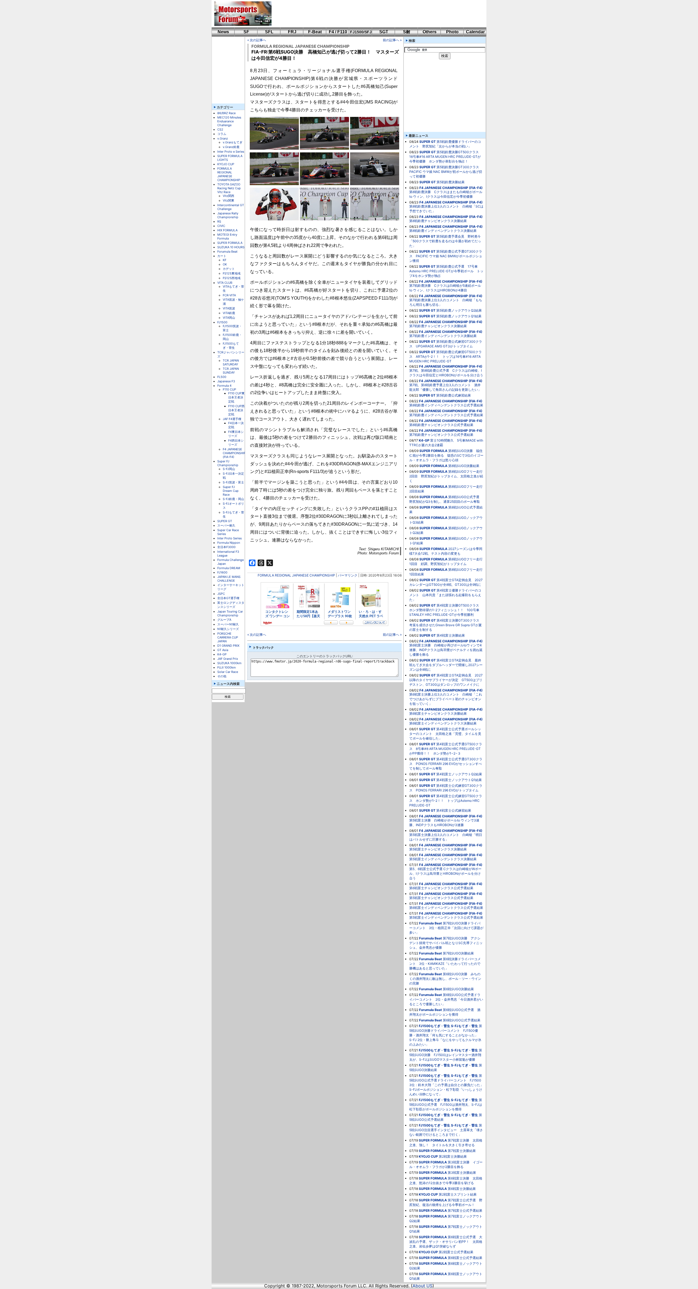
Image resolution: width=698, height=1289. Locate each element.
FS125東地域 (231, 273)
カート (221, 256)
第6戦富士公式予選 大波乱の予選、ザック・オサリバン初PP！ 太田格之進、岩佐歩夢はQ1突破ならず (445, 1241)
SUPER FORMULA (229, 243)
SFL (269, 31)
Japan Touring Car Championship (230, 613)
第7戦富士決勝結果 (462, 1151)
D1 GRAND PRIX (228, 646)
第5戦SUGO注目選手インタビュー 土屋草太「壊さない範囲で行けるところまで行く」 (446, 1130)
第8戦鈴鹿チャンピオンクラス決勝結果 (438, 221)
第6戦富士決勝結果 (462, 1189)
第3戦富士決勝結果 (462, 1172)
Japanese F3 (226, 381)
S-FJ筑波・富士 (233, 482)
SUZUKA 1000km (229, 663)
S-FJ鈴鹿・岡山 (233, 499)
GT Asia (222, 650)
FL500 (221, 377)
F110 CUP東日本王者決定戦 (236, 397)
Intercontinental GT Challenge (230, 207)
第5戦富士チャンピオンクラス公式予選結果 (441, 898)
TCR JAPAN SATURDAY (231, 362)
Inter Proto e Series (230, 151)
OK (225, 264)
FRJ (292, 31)
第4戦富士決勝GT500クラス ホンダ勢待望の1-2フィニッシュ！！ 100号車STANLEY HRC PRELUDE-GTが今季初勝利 (445, 610)
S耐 (406, 31)
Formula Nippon (228, 543)
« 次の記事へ (256, 40)
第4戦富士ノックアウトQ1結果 (459, 780)
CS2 (220, 129)
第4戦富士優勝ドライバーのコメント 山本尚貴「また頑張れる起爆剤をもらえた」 (445, 595)
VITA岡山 (229, 318)
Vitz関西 (228, 196)
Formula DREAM (228, 568)
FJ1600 (222, 572)
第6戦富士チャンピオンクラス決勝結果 (438, 713)
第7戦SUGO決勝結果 (458, 953)
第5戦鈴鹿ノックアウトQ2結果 (459, 310)
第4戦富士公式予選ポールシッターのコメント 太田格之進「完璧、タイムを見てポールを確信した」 (445, 733)
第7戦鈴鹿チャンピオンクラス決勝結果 (438, 326)
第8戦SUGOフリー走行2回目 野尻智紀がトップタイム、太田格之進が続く (446, 476)
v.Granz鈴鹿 (231, 147)
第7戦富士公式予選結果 (465, 1210)
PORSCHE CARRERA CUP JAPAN (227, 637)
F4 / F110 (338, 31)
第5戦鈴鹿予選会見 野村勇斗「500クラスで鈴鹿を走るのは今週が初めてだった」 (445, 241)
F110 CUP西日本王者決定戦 (236, 410)
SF (246, 31)
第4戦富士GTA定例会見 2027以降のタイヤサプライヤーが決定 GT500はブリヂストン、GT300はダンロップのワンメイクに (446, 680)
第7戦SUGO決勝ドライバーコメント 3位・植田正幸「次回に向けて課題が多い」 (446, 928)
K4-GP (222, 654)
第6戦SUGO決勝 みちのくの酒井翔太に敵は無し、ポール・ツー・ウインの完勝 (445, 978)
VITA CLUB (224, 283)
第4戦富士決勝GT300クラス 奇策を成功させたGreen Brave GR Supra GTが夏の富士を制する (446, 625)
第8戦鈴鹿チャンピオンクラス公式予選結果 (441, 425)
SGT (383, 31)
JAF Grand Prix (227, 659)
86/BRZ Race (226, 113)
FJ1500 (222, 322)
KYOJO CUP (225, 164)
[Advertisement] (375, 13)
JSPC (221, 594)
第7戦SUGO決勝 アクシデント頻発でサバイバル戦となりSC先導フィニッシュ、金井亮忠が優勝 (446, 943)
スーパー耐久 (226, 525)
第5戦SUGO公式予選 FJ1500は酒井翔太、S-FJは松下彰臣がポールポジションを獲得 (445, 1104)
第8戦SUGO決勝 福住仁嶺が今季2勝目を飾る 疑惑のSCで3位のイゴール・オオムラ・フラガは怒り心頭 (446, 455)
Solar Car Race (227, 672)
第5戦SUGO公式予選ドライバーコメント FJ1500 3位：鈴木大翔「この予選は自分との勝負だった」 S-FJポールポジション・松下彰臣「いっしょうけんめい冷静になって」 (448, 1085)
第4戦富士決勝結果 (451, 635)
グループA (224, 620)
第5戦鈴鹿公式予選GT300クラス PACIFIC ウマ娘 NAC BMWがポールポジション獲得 (445, 256)
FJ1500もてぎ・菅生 (231, 346)
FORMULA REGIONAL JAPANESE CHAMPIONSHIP (228, 174)
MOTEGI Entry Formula (227, 236)
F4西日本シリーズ (236, 443)
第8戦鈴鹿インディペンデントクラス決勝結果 (443, 231)
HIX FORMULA (227, 230)
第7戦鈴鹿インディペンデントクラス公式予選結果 (446, 415)
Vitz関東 (228, 200)
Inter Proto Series (229, 538)
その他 (221, 676)
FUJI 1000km (226, 667)
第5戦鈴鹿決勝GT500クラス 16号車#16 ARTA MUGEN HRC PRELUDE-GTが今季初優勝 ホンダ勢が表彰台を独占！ (445, 156)
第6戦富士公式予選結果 (465, 1258)
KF (224, 260)
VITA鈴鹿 (229, 313)
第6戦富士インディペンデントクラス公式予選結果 (446, 908)
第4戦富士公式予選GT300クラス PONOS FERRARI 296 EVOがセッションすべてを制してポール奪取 (445, 763)
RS (219, 221)
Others (430, 31)
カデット (229, 269)
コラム (221, 134)
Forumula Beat (227, 251)
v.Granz (222, 138)
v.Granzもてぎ (232, 142)
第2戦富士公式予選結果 (456, 1252)
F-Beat (315, 31)
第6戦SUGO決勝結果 (458, 989)
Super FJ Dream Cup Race (231, 490)
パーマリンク (347, 575)
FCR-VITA (229, 295)
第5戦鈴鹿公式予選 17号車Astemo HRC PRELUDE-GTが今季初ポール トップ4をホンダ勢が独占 (446, 271)
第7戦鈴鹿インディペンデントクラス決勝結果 (443, 336)
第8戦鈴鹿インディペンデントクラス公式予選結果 (446, 405)
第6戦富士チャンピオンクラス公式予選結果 (441, 888)
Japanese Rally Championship (227, 215)
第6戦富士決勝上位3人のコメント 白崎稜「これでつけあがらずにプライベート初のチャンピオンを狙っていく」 (445, 699)
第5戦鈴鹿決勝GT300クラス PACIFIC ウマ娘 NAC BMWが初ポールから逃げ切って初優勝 (445, 171)
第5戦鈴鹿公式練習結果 (453, 395)
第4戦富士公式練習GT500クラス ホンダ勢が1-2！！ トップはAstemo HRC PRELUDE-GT (445, 800)
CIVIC (221, 226)
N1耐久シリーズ (228, 629)
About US (422, 1285)
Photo (452, 31)
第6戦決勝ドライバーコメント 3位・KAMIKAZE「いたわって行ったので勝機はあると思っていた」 (445, 963)
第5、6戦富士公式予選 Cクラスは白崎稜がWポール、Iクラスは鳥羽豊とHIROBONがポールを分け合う (445, 873)
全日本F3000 (226, 547)
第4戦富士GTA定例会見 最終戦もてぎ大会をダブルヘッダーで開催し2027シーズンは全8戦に (446, 665)
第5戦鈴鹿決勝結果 (451, 182)
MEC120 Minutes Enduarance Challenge (229, 121)
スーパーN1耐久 (228, 624)
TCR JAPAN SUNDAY (231, 370)
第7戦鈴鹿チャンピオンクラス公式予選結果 (441, 435)
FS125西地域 (231, 278)
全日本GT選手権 (228, 598)
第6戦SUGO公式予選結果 (461, 1020)
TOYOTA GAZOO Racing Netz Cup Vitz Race (229, 188)
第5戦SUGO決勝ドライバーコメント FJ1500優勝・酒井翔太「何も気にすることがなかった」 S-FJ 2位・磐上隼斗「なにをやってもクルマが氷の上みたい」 (445, 1035)
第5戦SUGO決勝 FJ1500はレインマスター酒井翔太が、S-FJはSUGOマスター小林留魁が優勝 (445, 1055)
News (223, 31)
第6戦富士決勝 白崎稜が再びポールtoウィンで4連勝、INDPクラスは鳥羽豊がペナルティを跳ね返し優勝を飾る (446, 650)
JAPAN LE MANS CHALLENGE (228, 579)
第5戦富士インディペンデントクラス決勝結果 (443, 859)
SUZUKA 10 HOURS (231, 247)
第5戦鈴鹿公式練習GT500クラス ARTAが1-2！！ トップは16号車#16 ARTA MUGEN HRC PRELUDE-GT (445, 356)
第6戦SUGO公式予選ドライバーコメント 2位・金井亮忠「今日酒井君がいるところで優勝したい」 (446, 999)
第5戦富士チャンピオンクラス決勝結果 (438, 849)
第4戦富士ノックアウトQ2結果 (459, 774)
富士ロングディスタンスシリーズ (230, 605)
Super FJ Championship (227, 463)
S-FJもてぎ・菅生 (464, 1026)
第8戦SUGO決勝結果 (463, 466)
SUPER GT (224, 521)
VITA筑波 (229, 308)
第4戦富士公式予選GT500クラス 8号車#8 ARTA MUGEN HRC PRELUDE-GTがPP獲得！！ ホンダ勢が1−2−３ (445, 748)
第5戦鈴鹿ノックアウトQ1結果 (459, 316)
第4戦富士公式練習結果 (453, 810)
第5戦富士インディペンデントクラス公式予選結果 (446, 917)
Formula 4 (224, 386)
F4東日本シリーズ (236, 434)
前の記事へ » (392, 40)
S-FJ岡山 (229, 469)
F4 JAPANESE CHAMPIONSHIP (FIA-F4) (234, 453)
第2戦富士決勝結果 (453, 1156)
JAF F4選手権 (232, 419)
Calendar (475, 31)
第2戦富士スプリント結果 (458, 1194)
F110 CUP (229, 389)
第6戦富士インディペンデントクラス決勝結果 (443, 723)
